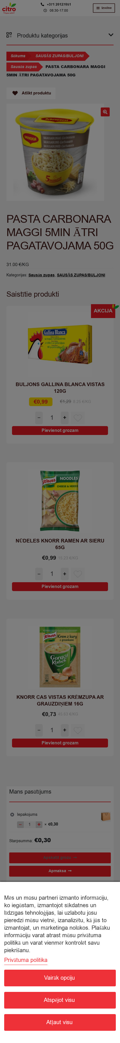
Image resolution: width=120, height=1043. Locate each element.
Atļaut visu (59, 1022)
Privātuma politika (25, 960)
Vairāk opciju (59, 978)
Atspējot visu (59, 1000)
